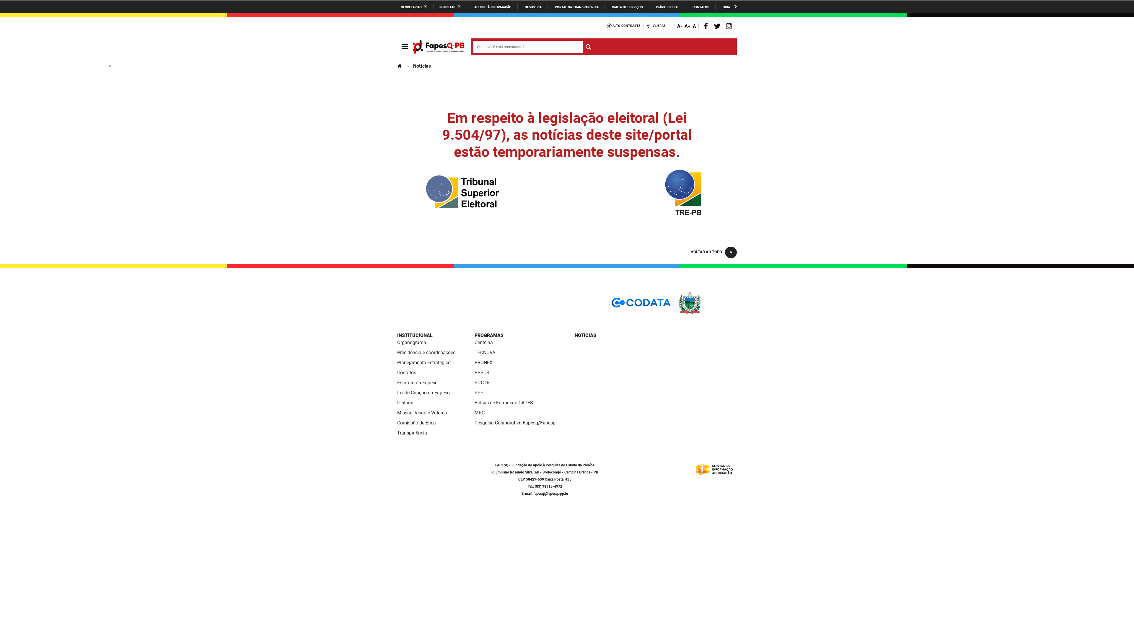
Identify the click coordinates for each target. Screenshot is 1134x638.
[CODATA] (641, 304)
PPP (479, 393)
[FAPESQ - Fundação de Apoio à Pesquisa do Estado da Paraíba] (438, 47)
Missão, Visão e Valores (422, 413)
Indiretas (447, 7)
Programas (489, 335)
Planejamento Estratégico (424, 362)
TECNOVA (485, 352)
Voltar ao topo (706, 252)
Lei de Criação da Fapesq (423, 393)
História (405, 403)
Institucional (415, 335)
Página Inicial (400, 66)
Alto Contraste (626, 26)
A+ (687, 26)
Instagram (730, 27)
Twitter (718, 27)
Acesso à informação (492, 7)
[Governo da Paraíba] (707, 313)
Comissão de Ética (416, 423)
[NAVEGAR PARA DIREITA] (735, 7)
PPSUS (482, 372)
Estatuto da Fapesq (417, 382)
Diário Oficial (667, 7)
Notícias (585, 335)
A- (679, 26)
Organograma (411, 342)
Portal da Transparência (577, 7)
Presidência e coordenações (426, 352)
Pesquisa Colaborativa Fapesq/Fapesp (515, 423)
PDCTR (482, 382)
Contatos (701, 7)
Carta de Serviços (627, 7)
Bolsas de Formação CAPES (504, 403)
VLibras (659, 26)
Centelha (484, 342)
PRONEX (484, 362)
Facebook (707, 27)
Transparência (412, 433)
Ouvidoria (533, 7)
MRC (480, 413)
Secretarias (411, 7)
